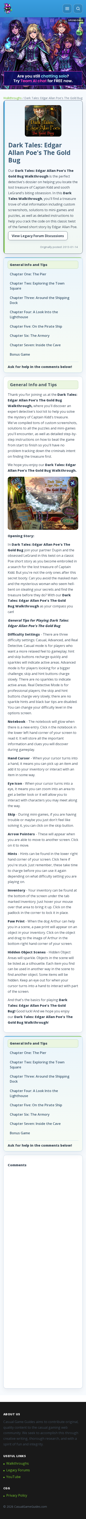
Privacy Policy (16, 1495)
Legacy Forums (18, 1470)
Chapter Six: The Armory (30, 335)
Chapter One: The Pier (28, 274)
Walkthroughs (12, 98)
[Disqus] (43, 1225)
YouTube (13, 1476)
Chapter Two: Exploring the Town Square (37, 286)
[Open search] (78, 8)
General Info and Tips (28, 264)
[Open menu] (67, 8)
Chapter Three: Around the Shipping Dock (39, 300)
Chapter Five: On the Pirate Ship (36, 326)
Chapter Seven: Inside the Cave (35, 345)
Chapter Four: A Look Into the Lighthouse (34, 314)
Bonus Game (20, 354)
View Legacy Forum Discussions (38, 236)
